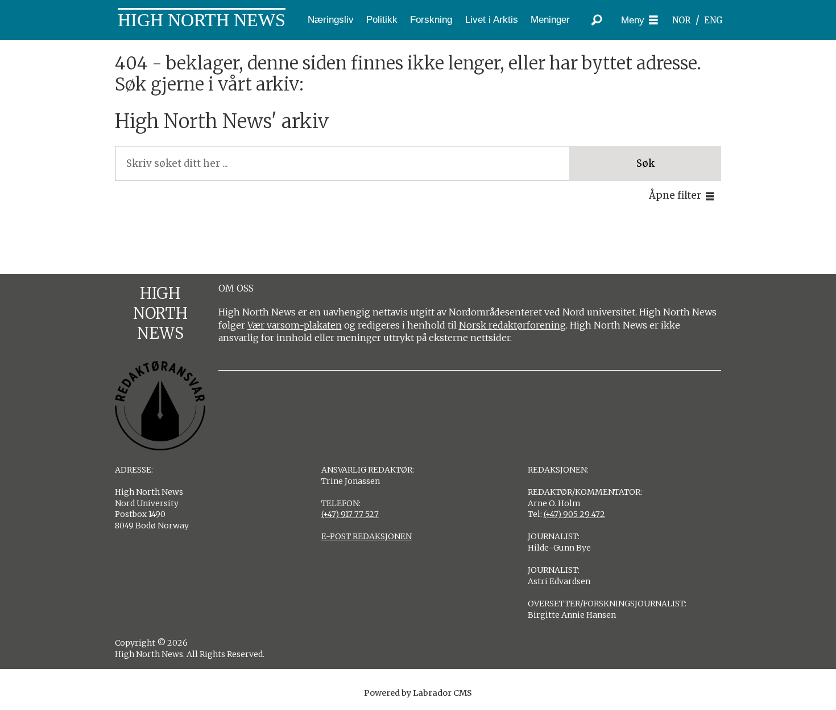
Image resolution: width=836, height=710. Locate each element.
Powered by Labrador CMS (418, 693)
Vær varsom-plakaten (294, 325)
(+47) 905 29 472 (574, 514)
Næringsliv (331, 19)
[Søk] (597, 20)
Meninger (550, 19)
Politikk (382, 19)
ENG (713, 20)
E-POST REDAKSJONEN (366, 536)
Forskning (431, 19)
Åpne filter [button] (675, 195)
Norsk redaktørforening (512, 325)
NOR (681, 20)
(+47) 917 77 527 (350, 514)
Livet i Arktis (491, 19)
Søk (645, 163)
